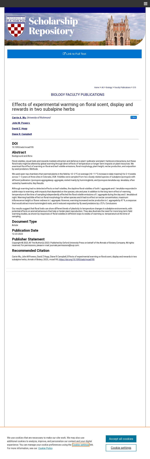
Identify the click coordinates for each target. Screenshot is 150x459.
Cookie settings (81, 444)
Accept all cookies (121, 439)
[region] (75, 443)
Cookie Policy (45, 448)
